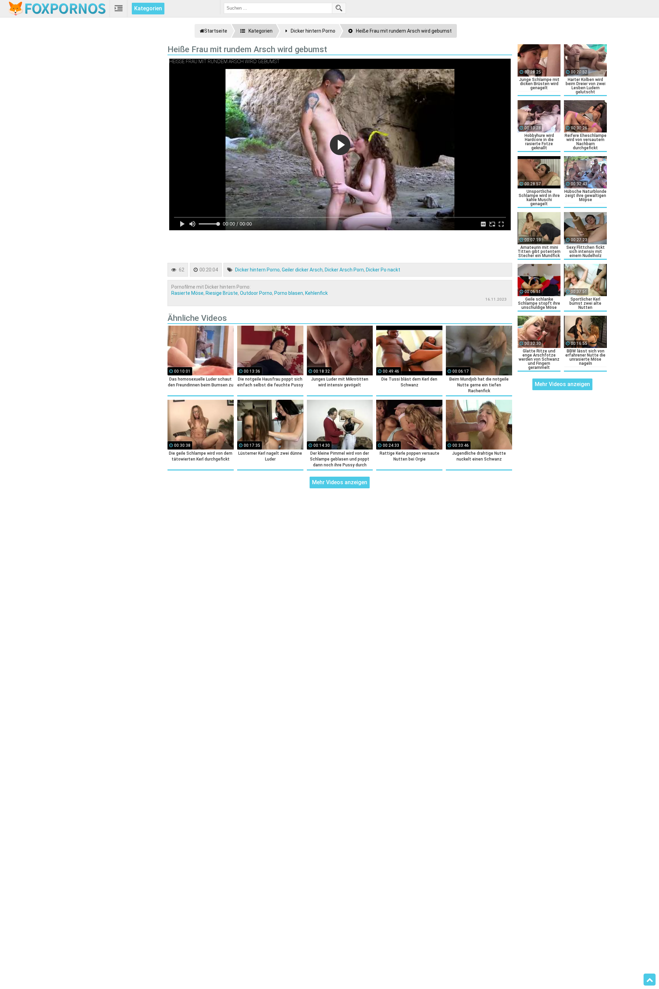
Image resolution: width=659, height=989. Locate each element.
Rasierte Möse (187, 293)
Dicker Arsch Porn (344, 269)
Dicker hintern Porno (257, 269)
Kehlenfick (316, 293)
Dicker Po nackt (383, 269)
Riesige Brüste (222, 293)
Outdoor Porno (256, 293)
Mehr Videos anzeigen (339, 482)
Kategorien (148, 8)
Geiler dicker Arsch (302, 269)
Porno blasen (288, 293)
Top (650, 980)
